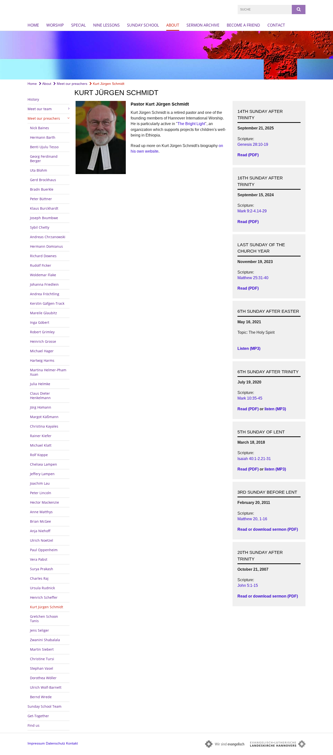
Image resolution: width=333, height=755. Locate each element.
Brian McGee (40, 521)
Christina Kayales (44, 426)
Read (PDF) (248, 155)
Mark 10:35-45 (249, 398)
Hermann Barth (42, 137)
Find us (33, 725)
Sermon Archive (202, 25)
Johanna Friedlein (44, 284)
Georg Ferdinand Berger (44, 158)
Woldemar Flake (43, 275)
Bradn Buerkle (41, 189)
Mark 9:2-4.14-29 (252, 211)
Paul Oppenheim (44, 550)
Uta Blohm (38, 170)
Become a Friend (243, 25)
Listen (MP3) (248, 348)
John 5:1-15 (247, 585)
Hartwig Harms (42, 360)
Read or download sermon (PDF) (267, 529)
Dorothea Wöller (43, 678)
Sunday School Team (44, 706)
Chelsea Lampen (43, 464)
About (172, 25)
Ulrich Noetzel (41, 540)
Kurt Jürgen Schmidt (108, 84)
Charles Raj (39, 578)
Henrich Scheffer (44, 597)
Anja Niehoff (40, 531)
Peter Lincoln (40, 492)
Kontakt (72, 743)
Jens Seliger (39, 630)
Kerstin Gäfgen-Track (47, 303)
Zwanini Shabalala (45, 639)
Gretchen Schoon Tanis (44, 618)
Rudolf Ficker (40, 265)
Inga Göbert (39, 322)
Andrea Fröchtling (44, 294)
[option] (166, 55)
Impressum (36, 743)
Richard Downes (43, 256)
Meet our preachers (71, 84)
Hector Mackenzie (44, 502)
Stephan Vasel (41, 668)
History (33, 99)
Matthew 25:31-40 (252, 278)
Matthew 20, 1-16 (252, 519)
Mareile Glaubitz (43, 313)
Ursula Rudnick (42, 588)
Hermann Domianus (46, 246)
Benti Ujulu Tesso (44, 147)
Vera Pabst (38, 559)
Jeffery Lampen (42, 473)
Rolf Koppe (39, 454)
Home (33, 25)
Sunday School (143, 25)
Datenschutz (55, 743)
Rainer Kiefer (40, 435)
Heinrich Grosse (43, 341)
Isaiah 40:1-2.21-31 (254, 459)
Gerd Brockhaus (43, 179)
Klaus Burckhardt (44, 208)
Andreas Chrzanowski (47, 237)
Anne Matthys (41, 512)
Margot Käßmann (44, 416)
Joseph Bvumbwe (44, 218)
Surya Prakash (41, 569)
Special (78, 25)
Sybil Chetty (39, 227)
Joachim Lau (40, 483)
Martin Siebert (42, 649)
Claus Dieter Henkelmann (40, 395)
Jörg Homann (40, 407)
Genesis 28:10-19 (252, 144)
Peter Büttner (41, 198)
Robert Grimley (42, 332)
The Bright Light (191, 124)
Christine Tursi (42, 659)
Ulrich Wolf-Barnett (45, 687)
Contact (276, 25)
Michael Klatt (40, 445)
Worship (55, 25)
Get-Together (38, 716)
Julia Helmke (40, 384)
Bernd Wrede (41, 697)
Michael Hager (42, 351)
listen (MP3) (275, 409)
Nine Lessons (106, 25)
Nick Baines (39, 128)
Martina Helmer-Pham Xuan (48, 372)
